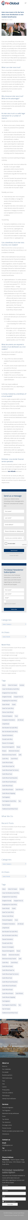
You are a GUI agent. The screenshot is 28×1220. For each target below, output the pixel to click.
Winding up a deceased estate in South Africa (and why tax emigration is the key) (14, 659)
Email (3, 1196)
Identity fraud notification (9, 1098)
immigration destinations (8, 720)
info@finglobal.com (7, 1145)
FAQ (3, 1084)
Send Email (14, 550)
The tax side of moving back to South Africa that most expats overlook (13, 672)
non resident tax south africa (9, 727)
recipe (18, 747)
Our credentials (6, 1069)
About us (4, 1066)
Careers (4, 1087)
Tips (20, 801)
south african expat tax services (10, 770)
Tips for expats (6, 805)
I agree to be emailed (10, 603)
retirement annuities (14, 751)
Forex (3, 1116)
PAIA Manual (5, 1095)
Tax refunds (5, 1119)
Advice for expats (12, 685)
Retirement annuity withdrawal (10, 1113)
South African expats (7, 762)
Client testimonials (7, 1078)
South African (14, 758)
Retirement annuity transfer (9, 754)
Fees (3, 1081)
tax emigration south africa (9, 801)
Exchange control (7, 1125)
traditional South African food (10, 809)
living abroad (5, 724)
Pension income (6, 1128)
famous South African (7, 712)
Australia (22, 685)
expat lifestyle (5, 704)
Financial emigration (7, 1107)
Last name (5, 1191)
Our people (5, 1072)
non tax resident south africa (9, 731)
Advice (4, 685)
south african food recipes (9, 781)
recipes (4, 751)
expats (14, 704)
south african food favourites (9, 778)
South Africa (5, 758)
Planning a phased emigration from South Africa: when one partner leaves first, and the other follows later (14, 666)
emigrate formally (6, 696)
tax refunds (11, 471)
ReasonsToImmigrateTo (8, 747)
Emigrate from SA (18, 696)
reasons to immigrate (8, 743)
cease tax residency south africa (10, 689)
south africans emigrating (8, 793)
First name (5, 1185)
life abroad (20, 720)
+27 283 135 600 (7, 1150)
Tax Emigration (6, 1110)
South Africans (19, 789)
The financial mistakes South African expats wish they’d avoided (13, 649)
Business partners (7, 1075)
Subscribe (14, 609)
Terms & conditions (7, 1093)
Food (16, 716)
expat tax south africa (8, 708)
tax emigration (6, 797)
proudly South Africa (7, 739)
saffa (20, 754)
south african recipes (7, 789)
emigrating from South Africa (9, 700)
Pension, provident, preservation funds (12, 1131)
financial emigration (7, 716)
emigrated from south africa (9, 693)
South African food (7, 774)
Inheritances (5, 1134)
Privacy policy (5, 1090)
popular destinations (7, 735)
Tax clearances (6, 1122)
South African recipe (7, 785)
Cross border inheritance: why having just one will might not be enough (13, 654)
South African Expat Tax (8, 766)
